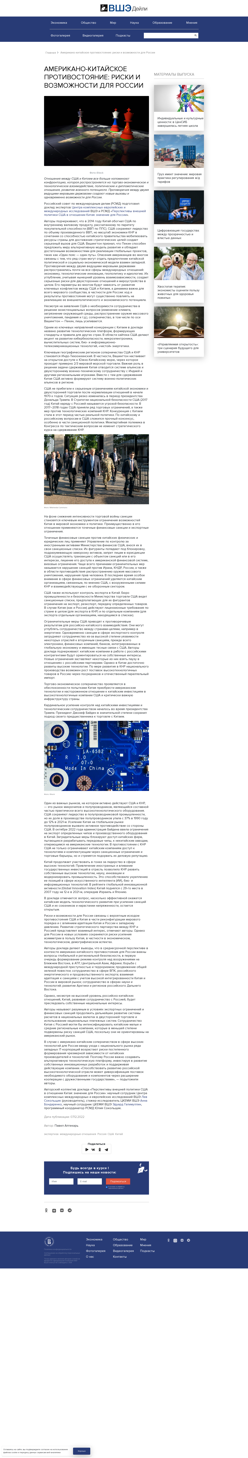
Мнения (191, 23)
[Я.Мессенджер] (87, 1150)
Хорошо (82, 1451)
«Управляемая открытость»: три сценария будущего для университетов (178, 348)
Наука (134, 23)
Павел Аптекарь (66, 1125)
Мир (113, 23)
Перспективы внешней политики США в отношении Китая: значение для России (95, 213)
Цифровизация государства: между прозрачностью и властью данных (178, 234)
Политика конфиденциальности (57, 1249)
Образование (162, 23)
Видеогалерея (93, 35)
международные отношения (78, 1134)
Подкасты (123, 35)
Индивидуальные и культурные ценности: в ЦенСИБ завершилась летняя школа (180, 122)
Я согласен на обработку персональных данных (116, 1187)
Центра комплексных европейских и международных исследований (84, 209)
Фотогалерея (60, 35)
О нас (90, 1257)
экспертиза (51, 1134)
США (111, 1134)
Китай (119, 1134)
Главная (50, 52)
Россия (101, 1134)
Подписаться (118, 1181)
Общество (88, 23)
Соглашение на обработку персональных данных (62, 1254)
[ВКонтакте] (93, 1150)
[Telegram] (106, 1150)
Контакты (120, 1257)
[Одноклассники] (100, 1150)
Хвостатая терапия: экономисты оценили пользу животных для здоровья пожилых (178, 292)
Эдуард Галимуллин (127, 1104)
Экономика (59, 23)
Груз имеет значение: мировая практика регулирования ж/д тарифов (179, 178)
